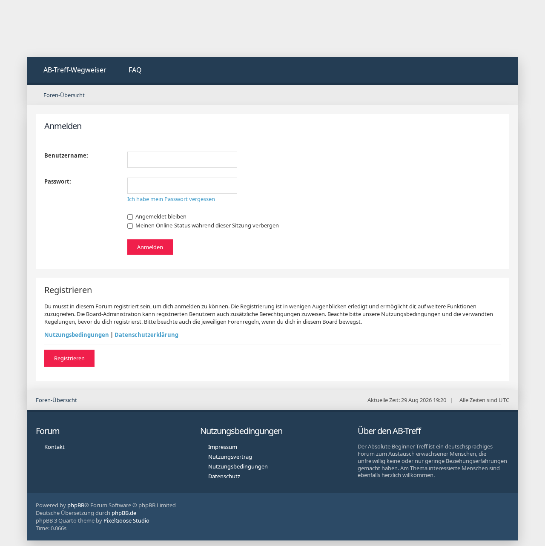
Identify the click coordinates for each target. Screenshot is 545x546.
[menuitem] (70, 71)
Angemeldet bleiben (160, 216)
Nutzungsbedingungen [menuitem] (238, 466)
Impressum (222, 447)
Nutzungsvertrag (230, 456)
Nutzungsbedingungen (76, 335)
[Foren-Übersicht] (91, 28)
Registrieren (69, 358)
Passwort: (57, 181)
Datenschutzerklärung (146, 335)
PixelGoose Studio (126, 520)
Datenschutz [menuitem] (224, 476)
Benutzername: (66, 155)
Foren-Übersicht (56, 400)
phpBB (75, 505)
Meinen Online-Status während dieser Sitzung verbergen (206, 225)
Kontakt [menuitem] (54, 447)
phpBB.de (124, 513)
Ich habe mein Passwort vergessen (171, 199)
